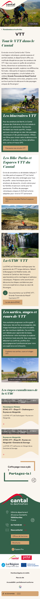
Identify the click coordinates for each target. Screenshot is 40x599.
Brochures (16, 543)
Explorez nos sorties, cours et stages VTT (19, 352)
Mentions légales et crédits (20, 573)
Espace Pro (19, 549)
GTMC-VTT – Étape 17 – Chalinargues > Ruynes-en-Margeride (20, 413)
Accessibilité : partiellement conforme (20, 582)
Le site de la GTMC (12, 302)
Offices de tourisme (19, 536)
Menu (18, 593)
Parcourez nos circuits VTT (15, 148)
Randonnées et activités (12, 29)
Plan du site (20, 578)
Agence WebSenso (20, 587)
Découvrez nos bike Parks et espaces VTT (19, 200)
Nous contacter (17, 530)
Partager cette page (34, 480)
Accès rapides (10, 594)
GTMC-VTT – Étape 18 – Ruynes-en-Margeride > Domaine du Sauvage (20, 443)
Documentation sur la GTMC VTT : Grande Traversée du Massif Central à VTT (22, 295)
